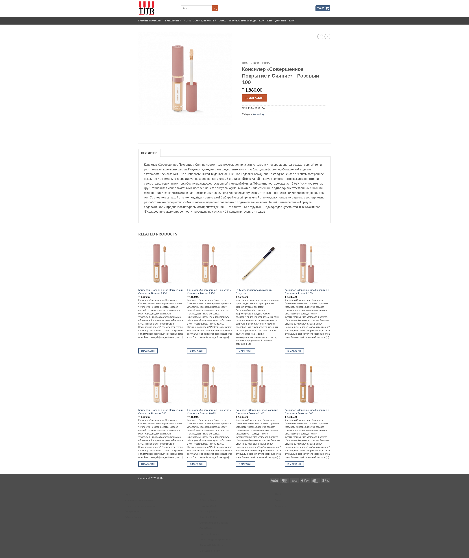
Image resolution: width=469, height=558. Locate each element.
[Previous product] (327, 36)
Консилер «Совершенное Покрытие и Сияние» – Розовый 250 (209, 291)
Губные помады (149, 20)
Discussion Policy (210, 550)
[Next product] (320, 36)
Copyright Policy (209, 533)
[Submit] (215, 8)
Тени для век (172, 20)
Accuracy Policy (209, 511)
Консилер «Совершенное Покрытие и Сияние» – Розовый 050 (160, 411)
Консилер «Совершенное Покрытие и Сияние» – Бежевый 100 (258, 411)
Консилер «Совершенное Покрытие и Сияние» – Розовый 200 (307, 291)
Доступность (132, 511)
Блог (292, 20)
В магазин (254, 98)
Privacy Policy (133, 517)
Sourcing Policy (208, 517)
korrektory (261, 63)
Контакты (266, 20)
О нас (222, 20)
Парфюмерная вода (243, 20)
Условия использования (139, 500)
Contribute (206, 528)
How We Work (208, 505)
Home (187, 20)
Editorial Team (208, 500)
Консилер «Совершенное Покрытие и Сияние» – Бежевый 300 (307, 411)
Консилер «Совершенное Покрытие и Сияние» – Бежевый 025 (209, 411)
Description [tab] (149, 153)
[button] (322, 8)
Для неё (280, 20)
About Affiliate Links (211, 545)
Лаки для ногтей (204, 20)
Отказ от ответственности (140, 505)
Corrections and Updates (214, 522)
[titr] (156, 8)
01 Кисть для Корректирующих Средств (254, 291)
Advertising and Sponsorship (216, 539)
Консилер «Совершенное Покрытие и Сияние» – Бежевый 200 (160, 291)
